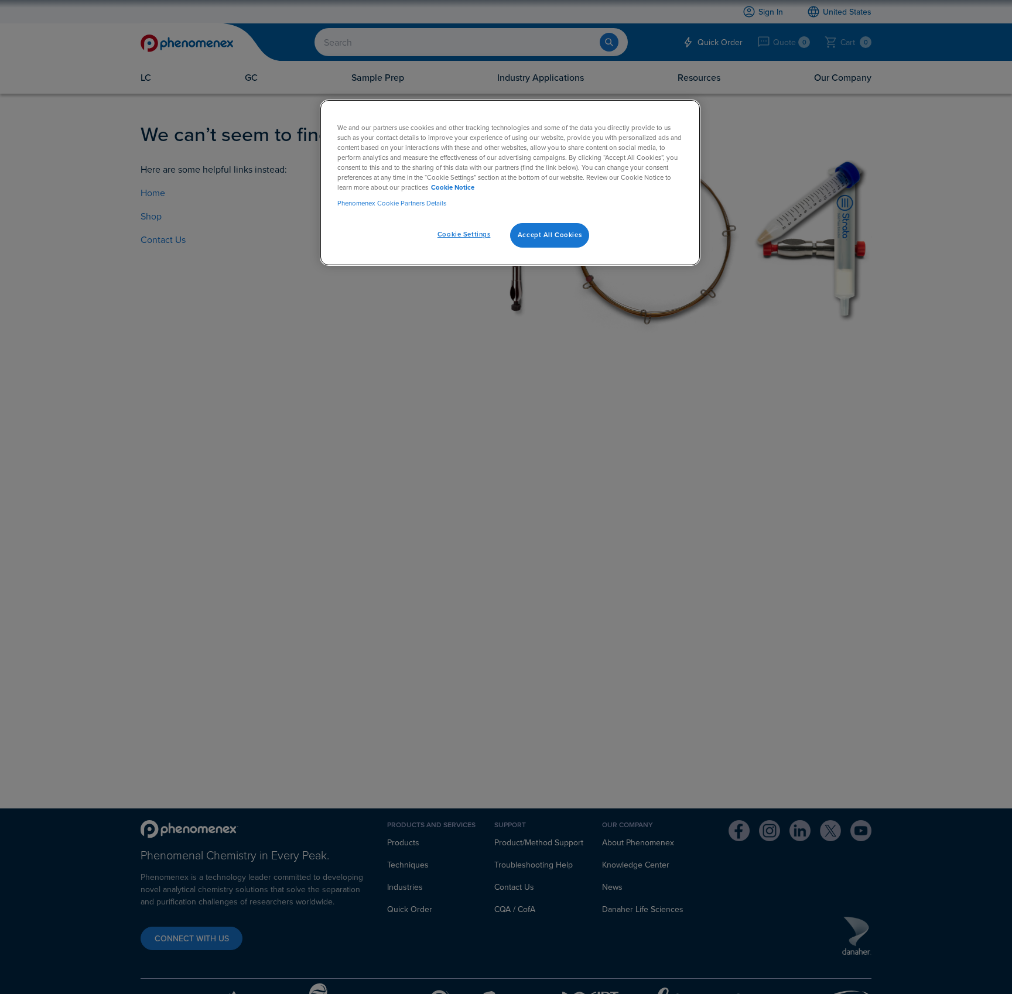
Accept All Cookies (550, 234)
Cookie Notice (452, 187)
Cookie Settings (464, 234)
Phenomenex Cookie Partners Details (391, 203)
